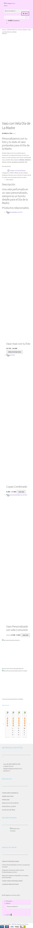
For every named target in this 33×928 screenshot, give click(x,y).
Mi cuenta (9, 901)
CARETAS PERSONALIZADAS (10, 861)
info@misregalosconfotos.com (12, 768)
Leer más (21, 492)
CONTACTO (6, 771)
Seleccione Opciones (14, 352)
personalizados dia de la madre (17, 177)
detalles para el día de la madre (17, 175)
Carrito (9, 915)
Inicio (3, 29)
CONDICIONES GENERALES (10, 793)
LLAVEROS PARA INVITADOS (10, 884)
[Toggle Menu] (26, 17)
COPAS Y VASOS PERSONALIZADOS (12, 881)
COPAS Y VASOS (13, 173)
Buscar (8, 903)
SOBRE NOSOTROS (8, 796)
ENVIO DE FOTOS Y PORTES (10, 803)
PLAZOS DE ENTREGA (8, 810)
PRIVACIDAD (6, 800)
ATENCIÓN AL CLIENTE (9, 806)
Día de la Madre (22, 29)
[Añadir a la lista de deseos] (8, 213)
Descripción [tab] (9, 179)
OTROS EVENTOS (11, 29)
